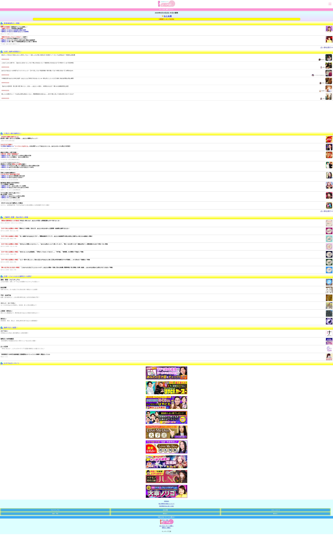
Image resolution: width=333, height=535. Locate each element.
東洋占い (275, 513)
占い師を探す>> (327, 47)
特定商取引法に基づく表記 (166, 506)
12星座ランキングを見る (166, 19)
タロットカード (275, 510)
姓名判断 (165, 510)
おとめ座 (168, 16)
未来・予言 (55, 513)
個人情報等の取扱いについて (166, 503)
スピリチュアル (55, 510)
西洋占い (165, 513)
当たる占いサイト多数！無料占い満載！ (166, 526)
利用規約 (166, 501)
